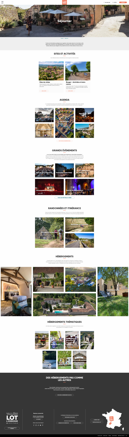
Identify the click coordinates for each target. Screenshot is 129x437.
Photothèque (114, 435)
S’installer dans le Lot (97, 422)
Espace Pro (105, 435)
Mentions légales (121, 435)
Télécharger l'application (70, 417)
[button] (107, 2)
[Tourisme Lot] (64, 2)
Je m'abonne (38, 419)
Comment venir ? (97, 419)
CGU (126, 435)
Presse (109, 435)
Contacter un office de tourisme (12, 428)
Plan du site (100, 435)
